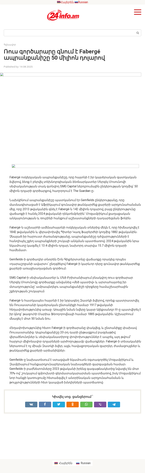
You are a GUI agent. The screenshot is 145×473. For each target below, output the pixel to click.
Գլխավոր (10, 44)
